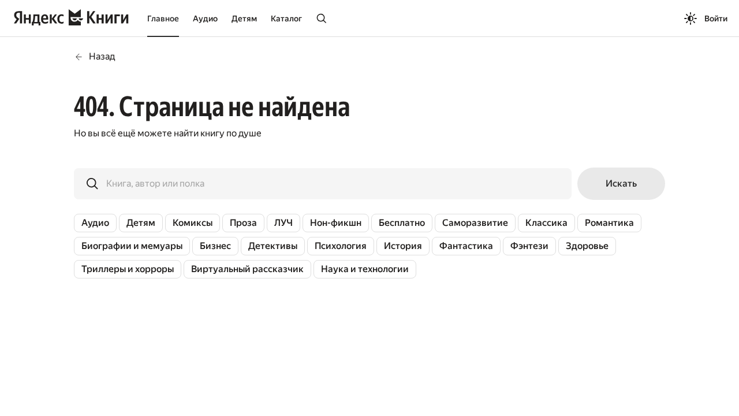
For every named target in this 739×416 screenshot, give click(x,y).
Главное (163, 18)
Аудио (205, 18)
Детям (244, 18)
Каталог (286, 18)
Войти (715, 18)
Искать (621, 183)
